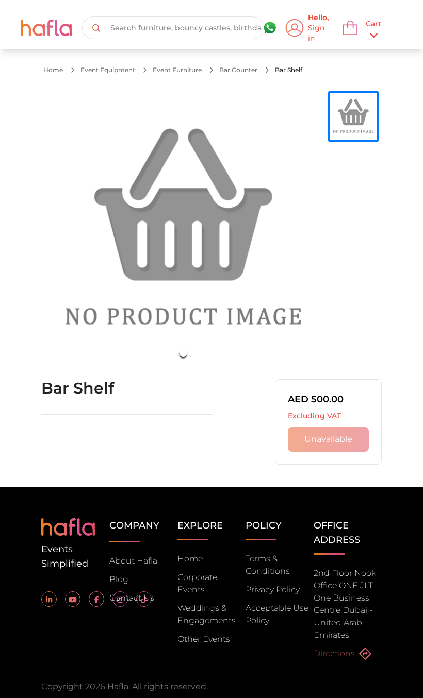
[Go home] (68, 526)
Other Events (203, 639)
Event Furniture (177, 70)
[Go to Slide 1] (183, 353)
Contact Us (131, 598)
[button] (183, 229)
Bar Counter (238, 70)
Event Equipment (107, 70)
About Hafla (133, 561)
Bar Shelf (288, 70)
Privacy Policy (273, 589)
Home (53, 70)
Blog (118, 579)
